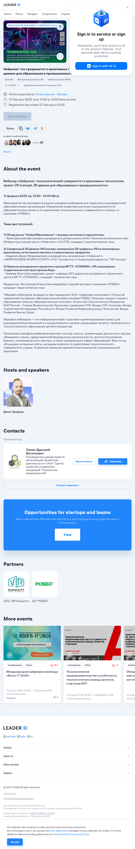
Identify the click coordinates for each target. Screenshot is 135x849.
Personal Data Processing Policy (71, 834)
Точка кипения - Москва (51, 94)
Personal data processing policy (19, 798)
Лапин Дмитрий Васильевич (38, 451)
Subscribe (116, 461)
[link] (32, 664)
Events (7, 14)
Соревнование (15, 665)
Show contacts (84, 461)
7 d (116, 665)
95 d (56, 665)
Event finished (17, 116)
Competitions (49, 14)
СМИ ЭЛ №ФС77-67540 (42, 813)
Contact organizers (67, 485)
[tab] (67, 748)
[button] (67, 748)
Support (8, 773)
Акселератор (74, 665)
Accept (15, 842)
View (67, 534)
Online (29, 665)
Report (7, 151)
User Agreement (59, 830)
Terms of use (10, 793)
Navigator (32, 14)
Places (19, 14)
